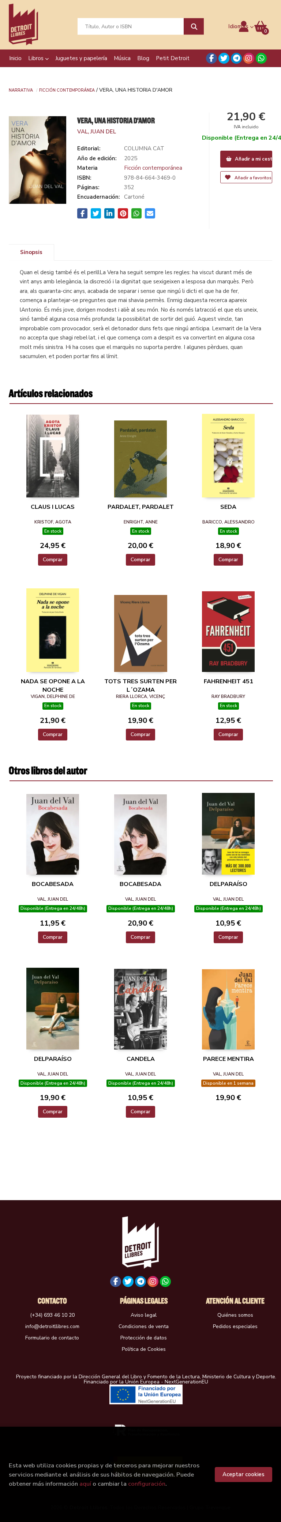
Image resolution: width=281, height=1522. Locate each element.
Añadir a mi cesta (253, 159)
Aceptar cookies (243, 1474)
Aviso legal (144, 1315)
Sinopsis (31, 252)
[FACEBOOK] (211, 58)
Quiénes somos (235, 1315)
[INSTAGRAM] (248, 58)
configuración (146, 1483)
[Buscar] (194, 26)
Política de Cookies (144, 1349)
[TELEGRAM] (236, 58)
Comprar (53, 559)
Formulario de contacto (52, 1337)
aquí (85, 1483)
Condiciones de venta (144, 1326)
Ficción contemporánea (67, 89)
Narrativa (21, 89)
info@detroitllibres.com (52, 1326)
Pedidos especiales (235, 1326)
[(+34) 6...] (261, 58)
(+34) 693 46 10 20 (52, 1315)
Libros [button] (36, 58)
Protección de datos (143, 1337)
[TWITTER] (223, 58)
